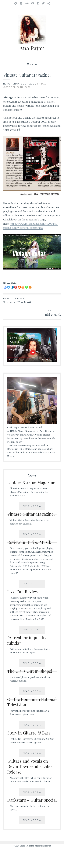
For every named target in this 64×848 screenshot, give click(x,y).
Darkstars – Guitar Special (32, 800)
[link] (17, 431)
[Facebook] (38, 3)
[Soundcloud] (27, 3)
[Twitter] (43, 3)
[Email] (48, 3)
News (7, 84)
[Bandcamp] (15, 3)
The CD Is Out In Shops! (29, 671)
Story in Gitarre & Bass (29, 733)
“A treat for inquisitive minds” (28, 640)
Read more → (32, 506)
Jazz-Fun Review (22, 591)
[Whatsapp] (26, 287)
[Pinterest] (15, 287)
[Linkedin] (12, 287)
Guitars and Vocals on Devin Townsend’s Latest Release (30, 766)
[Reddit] (19, 287)
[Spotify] (21, 3)
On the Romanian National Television (32, 701)
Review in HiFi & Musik (29, 542)
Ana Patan (32, 48)
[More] (30, 287)
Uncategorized (24, 84)
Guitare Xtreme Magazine (31, 482)
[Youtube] (32, 3)
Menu (33, 64)
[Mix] (22, 287)
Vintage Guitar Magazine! (31, 514)
